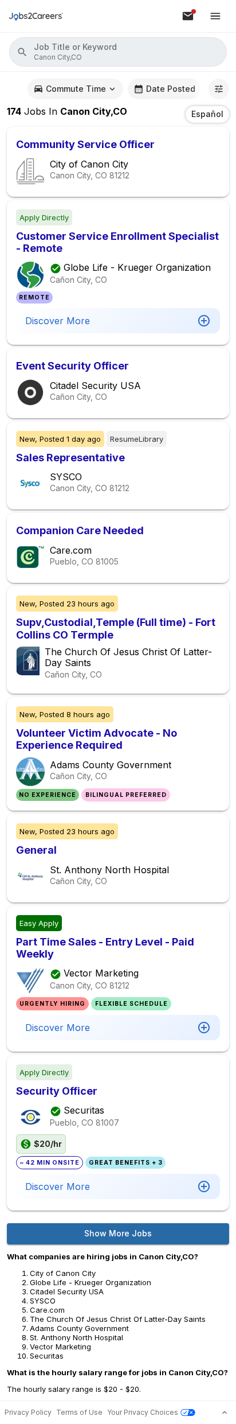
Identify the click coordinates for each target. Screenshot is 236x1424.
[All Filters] (219, 89)
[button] (118, 52)
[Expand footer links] (224, 1412)
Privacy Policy (28, 1412)
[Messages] (187, 16)
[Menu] (215, 16)
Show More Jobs (118, 1233)
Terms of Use (79, 1412)
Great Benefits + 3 (126, 1162)
